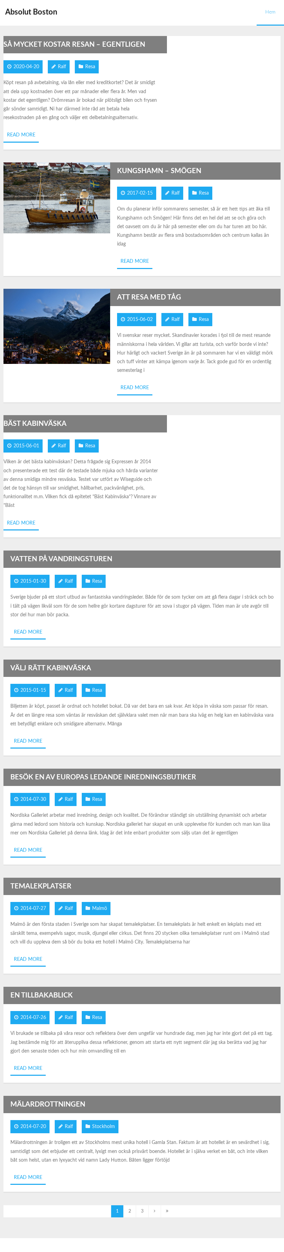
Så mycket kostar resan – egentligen (74, 44)
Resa (90, 66)
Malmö (99, 908)
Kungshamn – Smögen (159, 171)
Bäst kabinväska (34, 423)
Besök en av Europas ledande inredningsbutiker (103, 777)
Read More (21, 135)
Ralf (62, 66)
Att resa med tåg (149, 297)
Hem (270, 12)
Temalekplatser (40, 886)
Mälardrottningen (47, 1104)
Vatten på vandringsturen (61, 559)
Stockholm (103, 1126)
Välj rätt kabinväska (50, 668)
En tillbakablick (41, 995)
